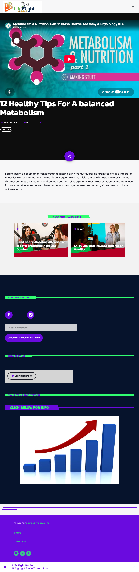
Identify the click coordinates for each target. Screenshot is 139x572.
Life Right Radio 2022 (38, 523)
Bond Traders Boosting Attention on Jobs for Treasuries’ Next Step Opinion (41, 246)
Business (24, 229)
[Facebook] (28, 553)
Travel (81, 229)
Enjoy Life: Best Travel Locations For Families (98, 247)
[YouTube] (16, 553)
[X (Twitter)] (22, 553)
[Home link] (22, 7)
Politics (6, 129)
